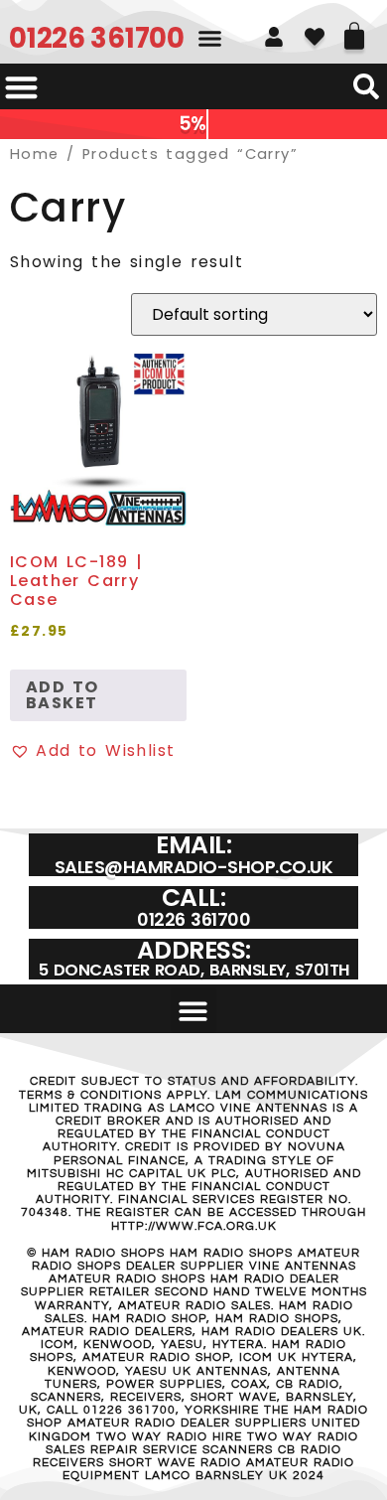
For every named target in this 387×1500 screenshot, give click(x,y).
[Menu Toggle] (21, 87)
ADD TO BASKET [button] (62, 694)
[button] (210, 39)
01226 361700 (96, 38)
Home (35, 154)
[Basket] (354, 29)
